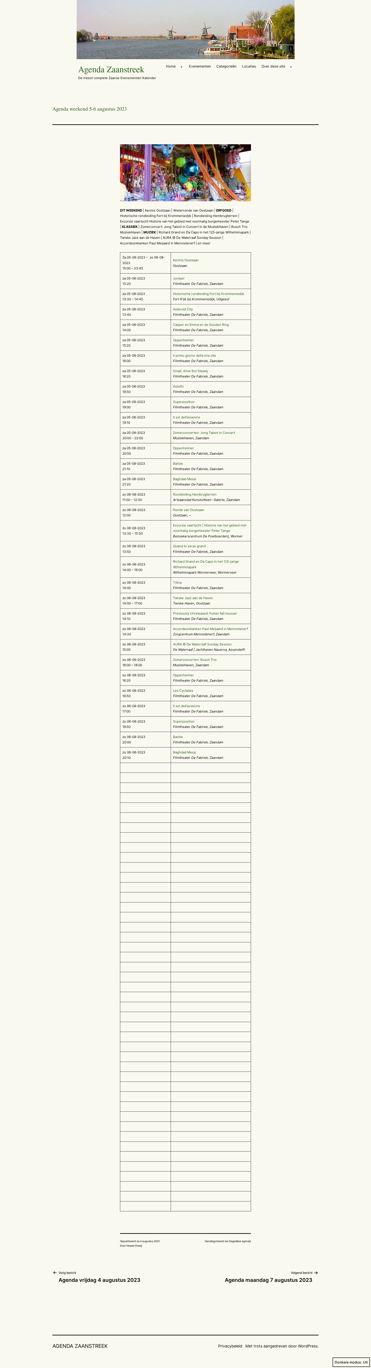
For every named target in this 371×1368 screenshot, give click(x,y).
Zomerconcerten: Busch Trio (195, 660)
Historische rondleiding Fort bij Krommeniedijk (208, 294)
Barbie (178, 464)
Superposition (184, 402)
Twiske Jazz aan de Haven (193, 598)
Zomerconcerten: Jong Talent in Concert (204, 433)
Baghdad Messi (184, 479)
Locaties (249, 66)
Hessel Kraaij (134, 1245)
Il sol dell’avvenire (186, 417)
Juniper (179, 278)
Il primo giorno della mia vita (194, 355)
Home (171, 66)
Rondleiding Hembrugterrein (195, 494)
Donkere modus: (348, 1362)
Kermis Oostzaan (186, 260)
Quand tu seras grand (189, 546)
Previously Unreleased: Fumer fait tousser (205, 613)
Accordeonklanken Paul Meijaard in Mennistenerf (210, 629)
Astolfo (178, 386)
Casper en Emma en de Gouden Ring (201, 325)
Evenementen (200, 66)
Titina (177, 582)
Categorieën (226, 66)
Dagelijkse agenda (240, 1241)
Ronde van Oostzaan (188, 510)
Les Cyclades (183, 691)
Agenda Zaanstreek (111, 69)
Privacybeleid (230, 1346)
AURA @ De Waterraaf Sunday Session (202, 644)
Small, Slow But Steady (190, 371)
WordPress (308, 1346)
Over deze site (273, 66)
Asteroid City (183, 309)
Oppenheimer (183, 340)
